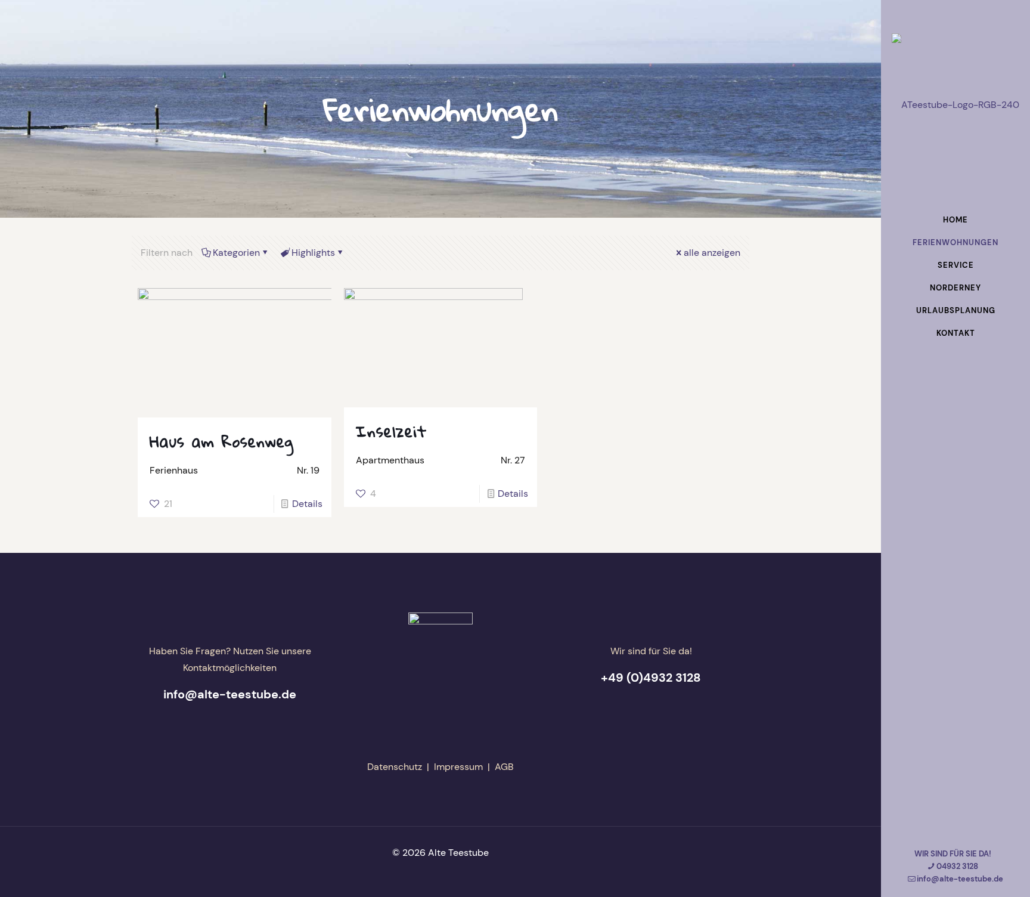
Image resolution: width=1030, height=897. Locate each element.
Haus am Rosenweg (222, 441)
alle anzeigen (712, 252)
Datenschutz (394, 766)
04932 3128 (957, 866)
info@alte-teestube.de (960, 879)
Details (307, 503)
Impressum (458, 766)
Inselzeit (391, 431)
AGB (504, 766)
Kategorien (236, 252)
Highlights (313, 252)
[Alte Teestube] (955, 104)
